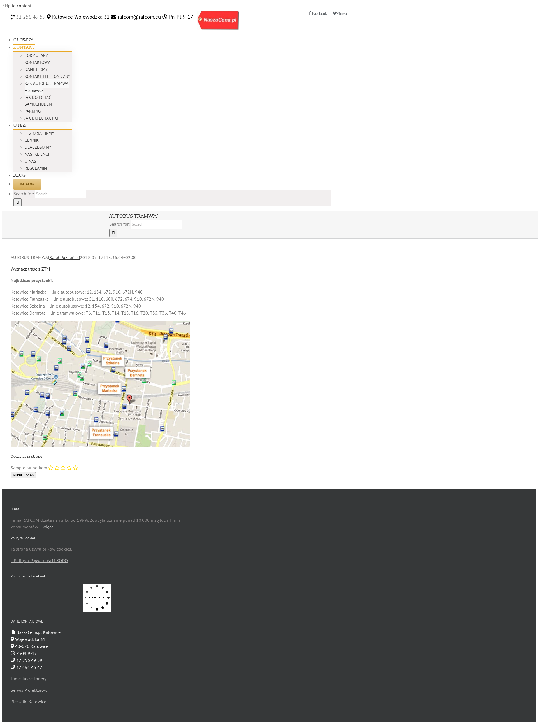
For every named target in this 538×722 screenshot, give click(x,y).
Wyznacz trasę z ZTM (30, 269)
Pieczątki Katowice (28, 701)
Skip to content (16, 5)
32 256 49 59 (30, 16)
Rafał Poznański (64, 257)
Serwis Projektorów (29, 690)
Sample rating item (29, 468)
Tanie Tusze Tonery (28, 678)
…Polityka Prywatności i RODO (39, 560)
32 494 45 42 (28, 667)
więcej (49, 527)
